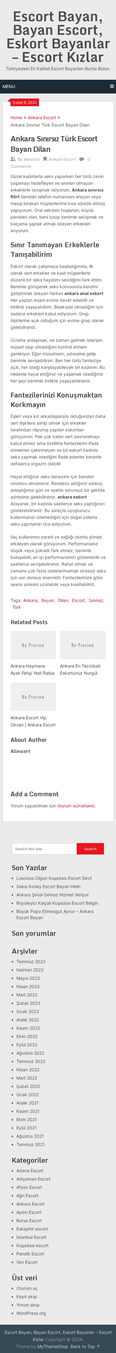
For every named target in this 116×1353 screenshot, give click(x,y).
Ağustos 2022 (30, 1053)
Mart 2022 (26, 1077)
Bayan (47, 600)
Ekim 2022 (26, 1036)
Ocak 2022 (27, 1094)
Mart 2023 (26, 994)
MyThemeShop (52, 1346)
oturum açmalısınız (76, 805)
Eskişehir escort (32, 1228)
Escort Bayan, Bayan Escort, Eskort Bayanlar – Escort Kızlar (58, 36)
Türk (16, 607)
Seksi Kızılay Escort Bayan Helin (48, 886)
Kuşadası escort (32, 1245)
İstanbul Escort (31, 1237)
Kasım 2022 (28, 1028)
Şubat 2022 (28, 1086)
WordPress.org (31, 1313)
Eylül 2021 (26, 1127)
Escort (78, 600)
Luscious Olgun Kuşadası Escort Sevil (54, 878)
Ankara (30, 600)
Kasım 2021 (28, 1111)
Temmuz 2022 (30, 1061)
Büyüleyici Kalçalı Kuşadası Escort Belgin (57, 903)
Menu (8, 86)
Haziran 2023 (30, 969)
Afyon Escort (29, 1187)
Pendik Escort (30, 1253)
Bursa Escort (29, 1220)
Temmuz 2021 (30, 1144)
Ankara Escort (42, 117)
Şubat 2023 (28, 1003)
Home (16, 117)
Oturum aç (27, 1288)
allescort (32, 159)
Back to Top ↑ (85, 1346)
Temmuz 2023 (30, 961)
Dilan (63, 600)
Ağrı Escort (27, 1195)
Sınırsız (96, 600)
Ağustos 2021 (30, 1136)
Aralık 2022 (27, 1019)
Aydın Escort (28, 1212)
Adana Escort (29, 1170)
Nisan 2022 (27, 1069)
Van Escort (27, 1262)
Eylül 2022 (26, 1044)
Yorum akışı (27, 1304)
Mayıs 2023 (28, 978)
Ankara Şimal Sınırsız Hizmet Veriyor (52, 894)
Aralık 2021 (27, 1102)
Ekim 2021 (26, 1119)
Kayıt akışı (26, 1296)
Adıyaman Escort (33, 1178)
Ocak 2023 (27, 1011)
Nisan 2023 (28, 986)
